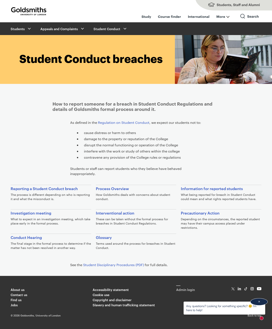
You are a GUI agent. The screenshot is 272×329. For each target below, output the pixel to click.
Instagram (252, 288)
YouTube (259, 288)
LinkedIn (239, 288)
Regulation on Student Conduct (123, 122)
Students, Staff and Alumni (229, 5)
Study (146, 16)
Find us (16, 300)
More (220, 16)
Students (18, 28)
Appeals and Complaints (59, 28)
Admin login (185, 289)
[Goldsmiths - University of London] (29, 11)
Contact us (19, 294)
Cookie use (101, 294)
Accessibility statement (111, 289)
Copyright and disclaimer (112, 300)
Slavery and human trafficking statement (124, 305)
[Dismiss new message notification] (259, 301)
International (199, 16)
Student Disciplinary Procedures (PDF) (113, 265)
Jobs (14, 305)
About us (17, 289)
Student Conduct (107, 28)
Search (249, 20)
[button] (29, 28)
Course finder (169, 16)
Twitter (233, 288)
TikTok (245, 288)
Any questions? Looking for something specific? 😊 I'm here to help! (221, 308)
